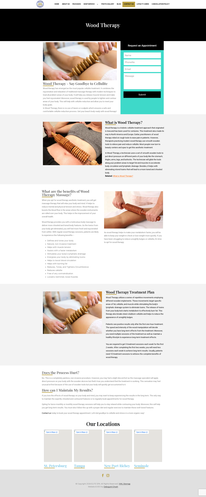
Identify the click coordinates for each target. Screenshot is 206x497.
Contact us (46, 413)
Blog (119, 4)
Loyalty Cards (143, 4)
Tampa (79, 465)
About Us (66, 4)
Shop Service (89, 4)
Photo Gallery (107, 4)
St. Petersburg (55, 465)
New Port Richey (117, 465)
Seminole (141, 465)
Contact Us (129, 4)
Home (57, 4)
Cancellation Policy (161, 4)
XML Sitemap (124, 484)
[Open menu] (97, 4)
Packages (76, 4)
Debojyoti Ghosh (111, 487)
